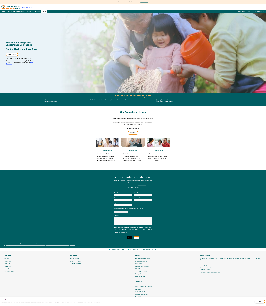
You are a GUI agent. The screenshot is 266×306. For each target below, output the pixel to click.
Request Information (9, 269)
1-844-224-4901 (144, 2)
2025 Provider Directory (75, 261)
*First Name (117, 193)
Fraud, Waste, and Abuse (141, 271)
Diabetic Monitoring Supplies (142, 266)
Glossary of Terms (139, 274)
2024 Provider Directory (75, 263)
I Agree (259, 301)
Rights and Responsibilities (141, 294)
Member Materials (139, 284)
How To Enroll (8, 261)
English (23, 7)
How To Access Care (140, 276)
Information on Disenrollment (142, 279)
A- (263, 7)
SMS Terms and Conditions (150, 249)
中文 (32, 7)
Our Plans (7, 258)
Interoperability (138, 281)
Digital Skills (138, 269)
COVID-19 (44, 11)
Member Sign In (241, 11)
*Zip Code (116, 203)
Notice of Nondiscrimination (118, 249)
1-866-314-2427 (142, 185)
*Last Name (137, 193)
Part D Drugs (138, 289)
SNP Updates (138, 296)
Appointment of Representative (142, 258)
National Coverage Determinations (143, 286)
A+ (260, 8)
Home (3, 11)
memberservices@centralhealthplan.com (210, 272)
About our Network (74, 258)
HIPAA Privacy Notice (140, 291)
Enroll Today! (12, 54)
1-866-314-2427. (204, 263)
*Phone (116, 198)
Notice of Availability (134, 249)
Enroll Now (7, 263)
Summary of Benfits (9, 271)
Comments (116, 215)
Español (28, 7)
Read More (4, 304)
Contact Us (37, 11)
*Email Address (138, 198)
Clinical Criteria (138, 263)
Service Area (8, 266)
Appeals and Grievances (141, 261)
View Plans (133, 132)
